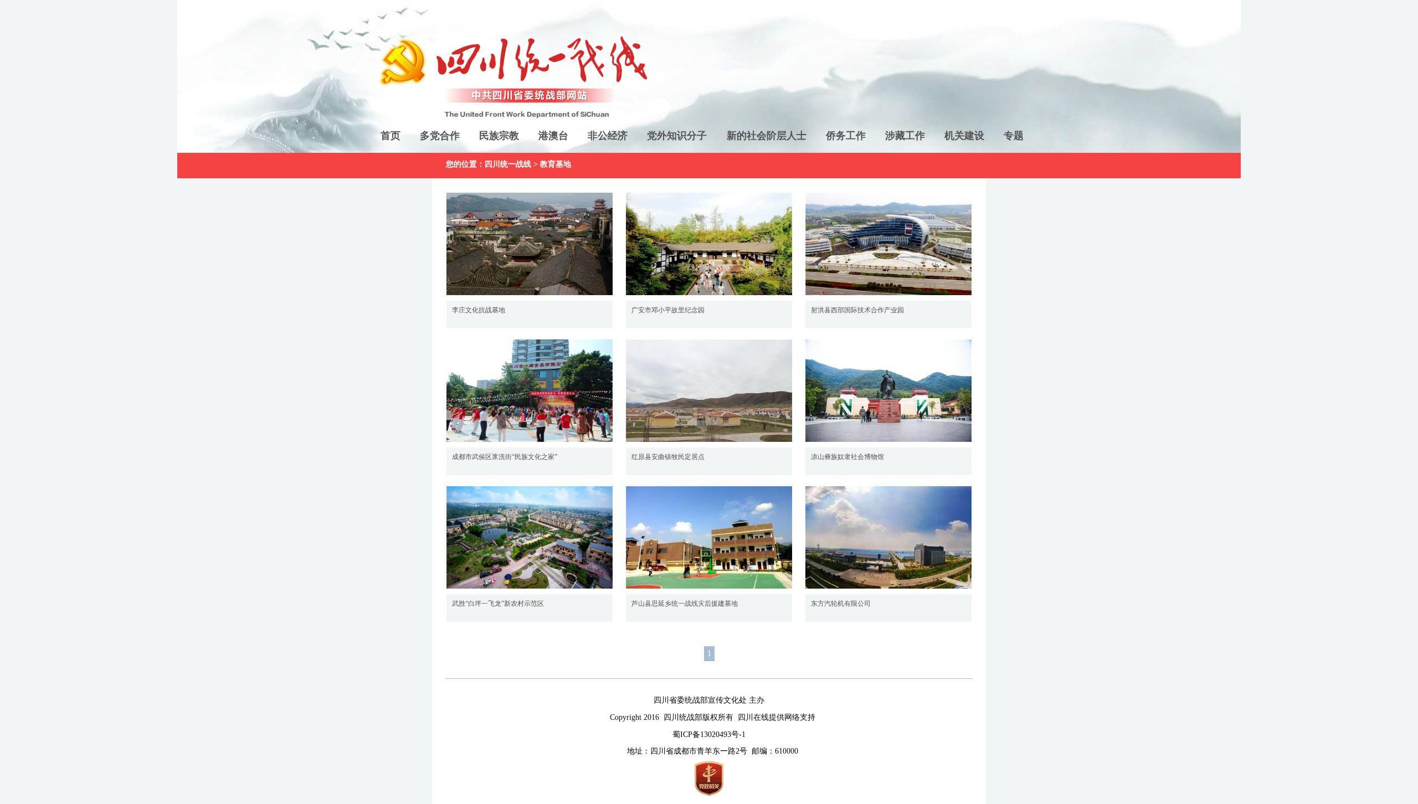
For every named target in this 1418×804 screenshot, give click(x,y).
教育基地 (555, 164)
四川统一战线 (508, 164)
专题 (1014, 135)
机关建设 (964, 135)
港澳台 (553, 135)
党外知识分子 (677, 135)
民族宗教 (499, 135)
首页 (390, 135)
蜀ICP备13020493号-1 (709, 734)
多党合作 (440, 135)
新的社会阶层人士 (766, 135)
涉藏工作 (905, 135)
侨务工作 (846, 135)
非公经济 (608, 135)
